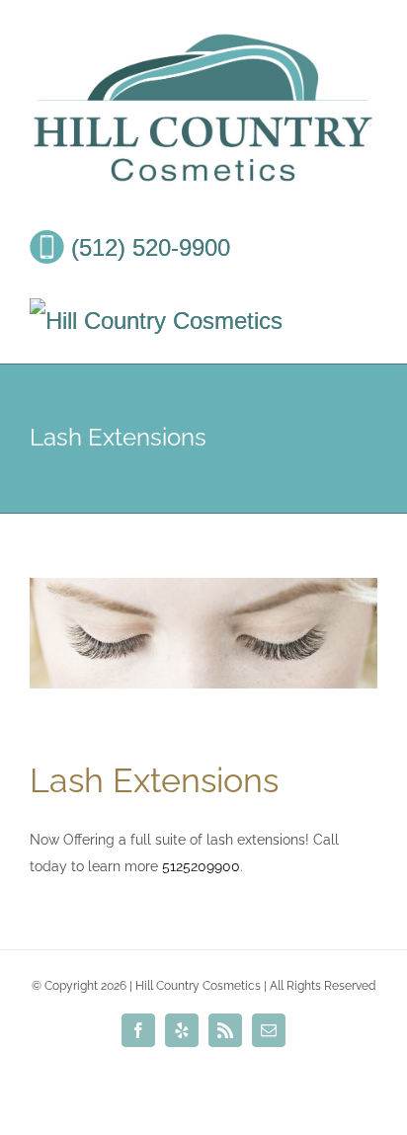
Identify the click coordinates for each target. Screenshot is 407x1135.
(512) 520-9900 (147, 247)
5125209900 (201, 866)
